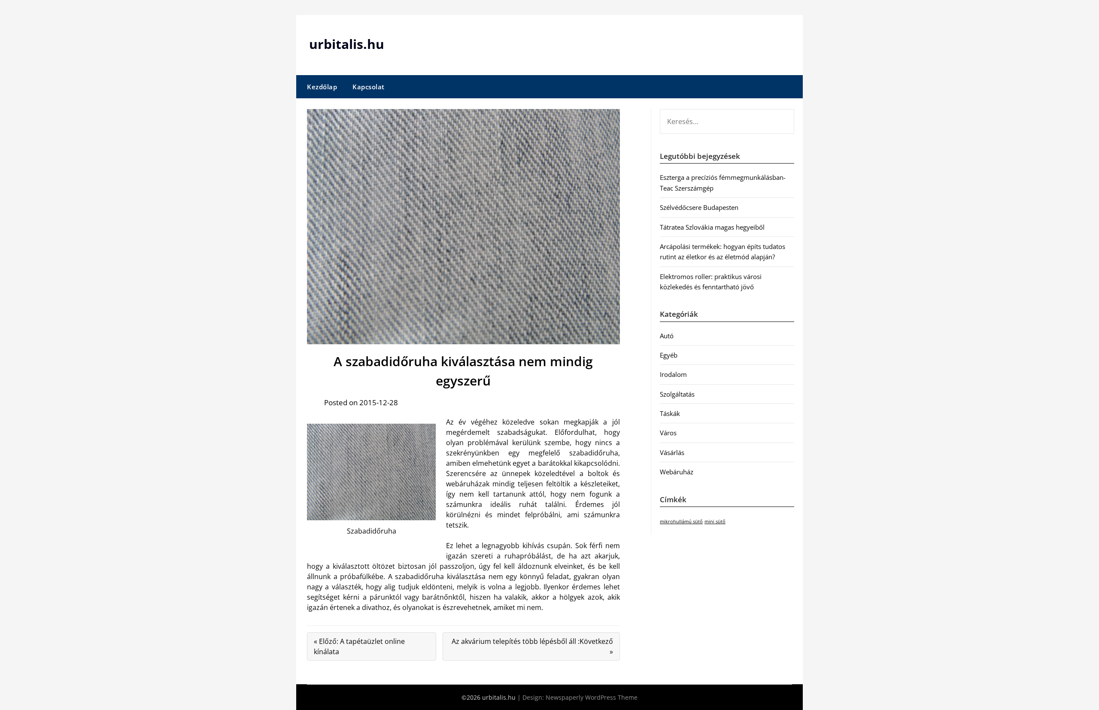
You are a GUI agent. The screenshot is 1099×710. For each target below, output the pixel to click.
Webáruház (676, 471)
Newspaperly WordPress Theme (592, 697)
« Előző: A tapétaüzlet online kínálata (359, 646)
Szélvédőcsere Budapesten (699, 207)
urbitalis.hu (346, 44)
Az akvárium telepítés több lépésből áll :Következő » (532, 646)
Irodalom (673, 374)
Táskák (670, 413)
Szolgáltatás (677, 394)
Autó (667, 335)
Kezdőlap (322, 86)
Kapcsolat (368, 86)
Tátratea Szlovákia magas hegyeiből (712, 227)
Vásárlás (672, 452)
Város (668, 432)
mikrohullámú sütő (681, 522)
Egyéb (668, 355)
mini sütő (715, 522)
